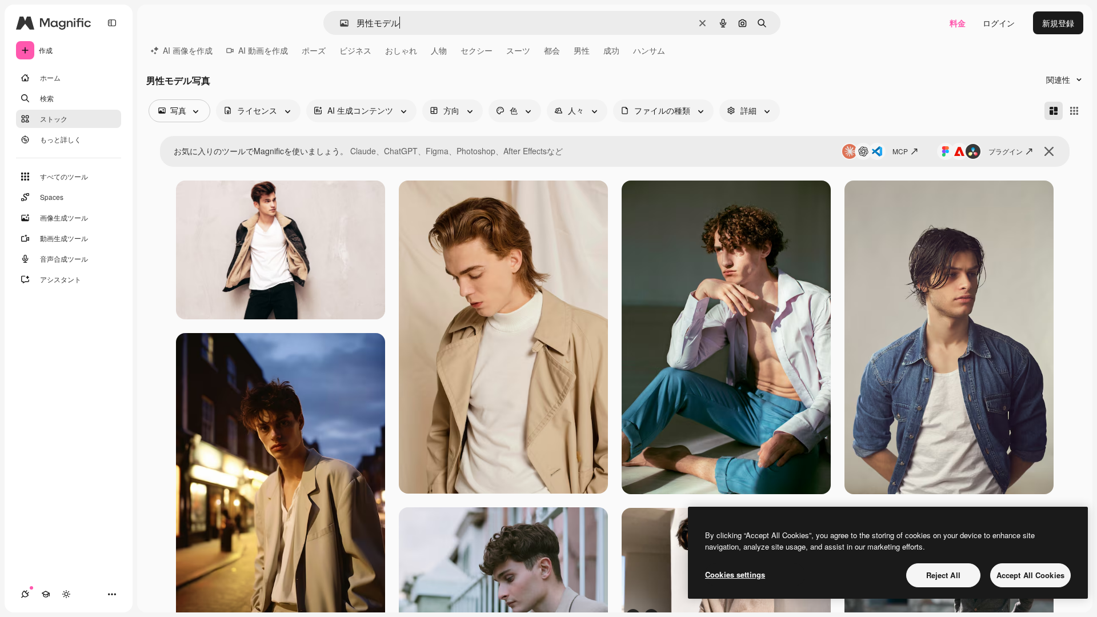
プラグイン (1005, 151)
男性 (582, 50)
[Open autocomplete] (339, 23)
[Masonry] (1053, 111)
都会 (552, 50)
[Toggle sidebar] (112, 23)
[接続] (25, 594)
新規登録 (1058, 23)
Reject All (943, 575)
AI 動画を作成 (263, 50)
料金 (958, 23)
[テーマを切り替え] (66, 594)
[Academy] (46, 594)
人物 (439, 50)
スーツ (518, 50)
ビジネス (355, 50)
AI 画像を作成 (188, 50)
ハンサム (649, 50)
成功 (611, 50)
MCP (900, 151)
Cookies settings (735, 574)
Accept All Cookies (1030, 575)
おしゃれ (401, 50)
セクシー (477, 50)
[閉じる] (1049, 151)
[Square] (1074, 111)
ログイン (999, 23)
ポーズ (314, 50)
